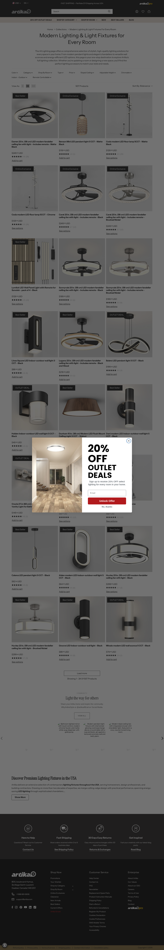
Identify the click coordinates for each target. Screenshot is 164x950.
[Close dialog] (128, 441)
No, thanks (107, 507)
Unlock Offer (107, 501)
